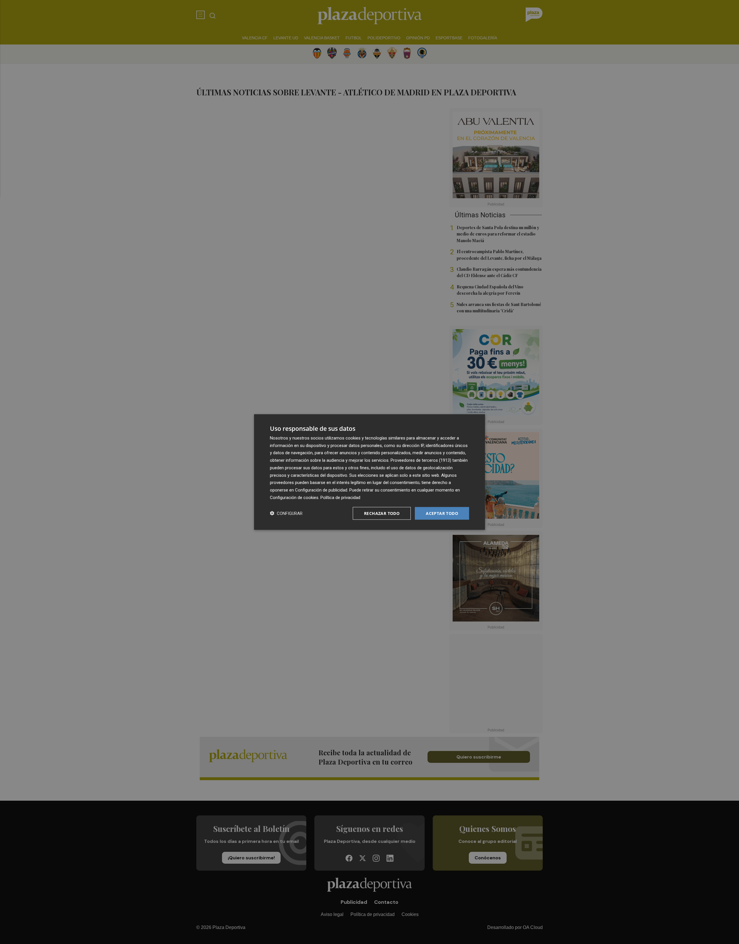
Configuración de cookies (294, 497)
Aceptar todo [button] (442, 513)
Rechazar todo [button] (382, 513)
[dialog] (369, 472)
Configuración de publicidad (321, 490)
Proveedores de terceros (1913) (421, 460)
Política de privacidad (340, 497)
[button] (286, 513)
